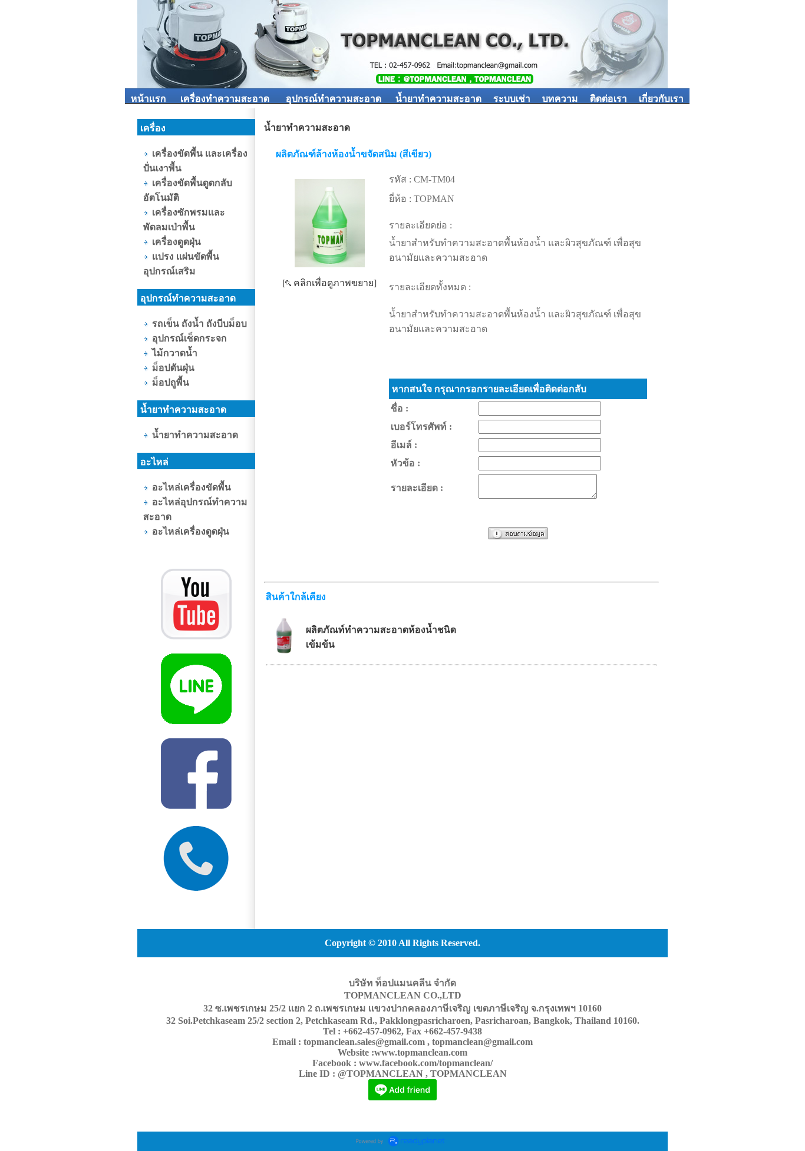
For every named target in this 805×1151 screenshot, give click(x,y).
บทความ (560, 99)
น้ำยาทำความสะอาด (438, 99)
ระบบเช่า (511, 99)
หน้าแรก (148, 99)
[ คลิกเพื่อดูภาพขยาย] (329, 283)
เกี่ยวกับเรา (661, 99)
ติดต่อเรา (608, 99)
